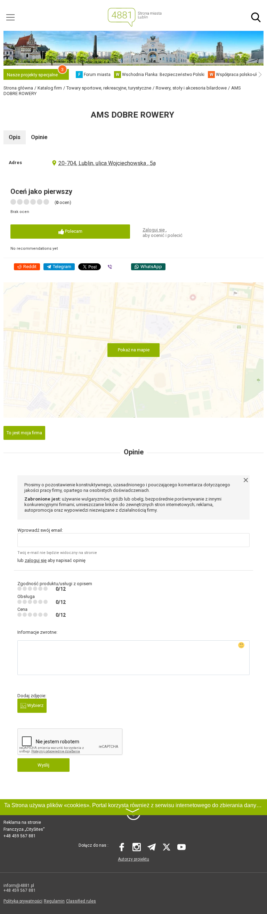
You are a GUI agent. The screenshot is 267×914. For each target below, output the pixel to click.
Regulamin (54, 901)
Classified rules (81, 901)
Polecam (73, 231)
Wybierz (34, 705)
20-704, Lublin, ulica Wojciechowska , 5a (107, 163)
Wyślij (43, 765)
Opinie (39, 137)
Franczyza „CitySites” (23, 829)
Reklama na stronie (22, 822)
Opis (15, 137)
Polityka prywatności (22, 901)
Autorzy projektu (133, 859)
